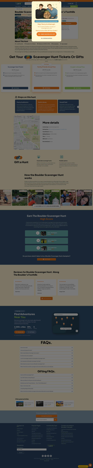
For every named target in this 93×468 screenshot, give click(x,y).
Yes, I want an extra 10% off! (46, 34)
